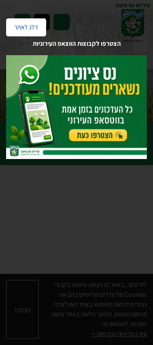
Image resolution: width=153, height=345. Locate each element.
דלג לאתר (22, 24)
